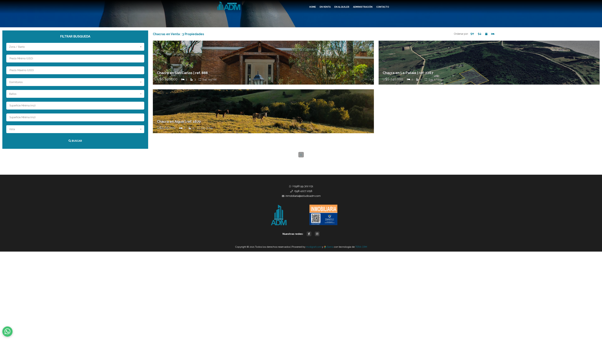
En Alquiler (341, 7)
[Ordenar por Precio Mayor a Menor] (479, 34)
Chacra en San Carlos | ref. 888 (182, 73)
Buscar (76, 140)
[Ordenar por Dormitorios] (493, 34)
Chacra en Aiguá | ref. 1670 (179, 121)
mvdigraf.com (313, 246)
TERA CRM (361, 246)
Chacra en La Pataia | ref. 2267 (408, 73)
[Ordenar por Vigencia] (486, 34)
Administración (362, 7)
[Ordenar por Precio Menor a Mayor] (472, 34)
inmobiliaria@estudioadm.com (303, 195)
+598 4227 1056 (303, 191)
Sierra (330, 246)
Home (312, 7)
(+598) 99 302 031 (303, 186)
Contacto (382, 7)
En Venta (325, 7)
